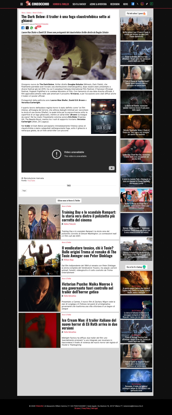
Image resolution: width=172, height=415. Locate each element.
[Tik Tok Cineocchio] (146, 4)
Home (23, 13)
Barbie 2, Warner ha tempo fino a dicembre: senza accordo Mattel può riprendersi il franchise (136, 205)
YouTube (31, 180)
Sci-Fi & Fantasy (79, 4)
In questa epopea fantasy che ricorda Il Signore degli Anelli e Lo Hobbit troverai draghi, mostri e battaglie (136, 290)
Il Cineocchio (39, 406)
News (125, 4)
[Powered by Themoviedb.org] (150, 4)
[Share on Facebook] (22, 28)
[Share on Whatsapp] (31, 28)
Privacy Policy (86, 408)
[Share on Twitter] (27, 28)
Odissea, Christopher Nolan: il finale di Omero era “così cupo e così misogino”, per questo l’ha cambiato (136, 132)
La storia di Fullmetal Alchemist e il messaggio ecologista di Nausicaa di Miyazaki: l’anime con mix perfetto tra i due (136, 315)
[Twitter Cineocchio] (136, 4)
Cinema (29, 13)
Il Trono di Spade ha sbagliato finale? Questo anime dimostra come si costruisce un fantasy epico (136, 83)
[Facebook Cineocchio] (132, 4)
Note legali (94, 408)
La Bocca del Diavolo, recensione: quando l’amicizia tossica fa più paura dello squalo (136, 107)
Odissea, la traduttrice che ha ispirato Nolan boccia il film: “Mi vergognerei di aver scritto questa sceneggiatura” (136, 254)
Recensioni (114, 4)
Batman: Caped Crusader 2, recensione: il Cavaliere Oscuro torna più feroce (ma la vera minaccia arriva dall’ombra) (136, 230)
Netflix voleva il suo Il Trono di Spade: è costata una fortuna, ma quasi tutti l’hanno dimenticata (136, 34)
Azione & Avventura (98, 4)
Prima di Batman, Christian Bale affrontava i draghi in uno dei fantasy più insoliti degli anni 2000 (136, 58)
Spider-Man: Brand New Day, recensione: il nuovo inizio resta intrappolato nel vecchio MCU (136, 156)
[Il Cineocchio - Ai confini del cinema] (37, 4)
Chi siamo (77, 408)
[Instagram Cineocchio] (141, 4)
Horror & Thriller (61, 4)
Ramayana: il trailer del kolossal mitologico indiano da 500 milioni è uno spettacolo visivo (136, 388)
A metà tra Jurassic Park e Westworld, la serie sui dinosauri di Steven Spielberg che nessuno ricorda (136, 181)
